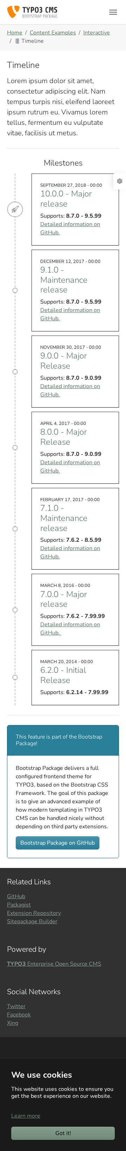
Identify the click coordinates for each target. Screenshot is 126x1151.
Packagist (19, 905)
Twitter (16, 1006)
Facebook (19, 1015)
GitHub (16, 896)
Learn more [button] (25, 1116)
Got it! (63, 1133)
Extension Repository (34, 913)
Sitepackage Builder (32, 921)
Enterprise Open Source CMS (54, 964)
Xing (12, 1023)
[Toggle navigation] (113, 12)
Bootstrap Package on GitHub (57, 843)
